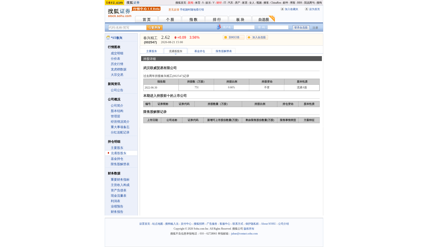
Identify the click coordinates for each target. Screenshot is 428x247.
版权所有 (249, 228)
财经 (219, 2)
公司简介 (117, 105)
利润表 (115, 201)
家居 (244, 2)
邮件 (285, 2)
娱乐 (208, 2)
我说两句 (309, 2)
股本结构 (117, 111)
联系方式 (238, 223)
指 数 (193, 19)
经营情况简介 (120, 121)
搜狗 (319, 2)
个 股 (170, 19)
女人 (252, 2)
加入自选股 (259, 37)
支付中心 (186, 223)
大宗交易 (117, 74)
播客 (266, 2)
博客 (292, 2)
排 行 (217, 19)
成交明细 (117, 53)
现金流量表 (118, 195)
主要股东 (117, 148)
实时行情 (234, 37)
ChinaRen (276, 2)
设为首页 (314, 9)
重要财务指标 (120, 179)
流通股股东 (118, 153)
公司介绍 (283, 223)
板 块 (240, 19)
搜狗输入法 (172, 223)
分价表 (115, 58)
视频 (259, 2)
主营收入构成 (120, 185)
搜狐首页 (180, 2)
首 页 (147, 19)
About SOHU (268, 223)
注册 (315, 27)
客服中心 (225, 223)
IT (225, 2)
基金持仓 (117, 158)
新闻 (190, 2)
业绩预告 (117, 206)
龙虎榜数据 (118, 69)
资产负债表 (118, 190)
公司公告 (117, 90)
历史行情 (117, 64)
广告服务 (212, 223)
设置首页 (144, 223)
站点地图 (157, 223)
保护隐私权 (252, 223)
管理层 (115, 116)
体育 (197, 2)
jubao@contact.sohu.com (244, 233)
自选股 (263, 19)
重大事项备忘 (120, 127)
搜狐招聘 (199, 223)
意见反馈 (174, 9)
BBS (299, 2)
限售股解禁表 (120, 164)
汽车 (230, 2)
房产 (237, 2)
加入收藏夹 (291, 9)
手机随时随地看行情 (192, 9)
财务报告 (117, 211)
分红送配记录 (120, 132)
